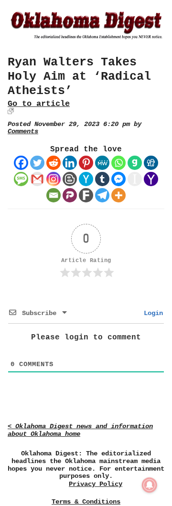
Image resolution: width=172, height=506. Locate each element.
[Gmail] (37, 179)
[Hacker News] (86, 179)
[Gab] (135, 163)
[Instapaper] (135, 179)
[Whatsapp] (118, 163)
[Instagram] (53, 179)
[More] (118, 195)
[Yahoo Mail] (151, 179)
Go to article (39, 103)
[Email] (53, 195)
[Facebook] (21, 163)
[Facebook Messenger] (118, 179)
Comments (23, 131)
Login (151, 313)
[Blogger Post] (70, 179)
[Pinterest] (86, 163)
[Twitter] (37, 163)
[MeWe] (102, 163)
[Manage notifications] (149, 485)
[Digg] (151, 163)
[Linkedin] (70, 163)
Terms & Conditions (86, 502)
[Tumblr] (102, 179)
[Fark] (86, 195)
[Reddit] (53, 163)
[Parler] (70, 195)
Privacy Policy (95, 484)
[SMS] (21, 179)
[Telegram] (102, 195)
